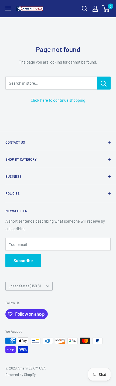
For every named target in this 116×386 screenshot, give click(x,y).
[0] (106, 8)
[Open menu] (8, 9)
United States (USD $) (24, 286)
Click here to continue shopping (58, 100)
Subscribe (23, 260)
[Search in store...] (104, 83)
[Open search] (85, 9)
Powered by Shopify (20, 374)
